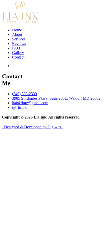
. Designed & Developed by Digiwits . (32, 127)
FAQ (16, 48)
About (17, 34)
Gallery (18, 52)
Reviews (19, 43)
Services (18, 39)
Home (17, 30)
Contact (18, 57)
